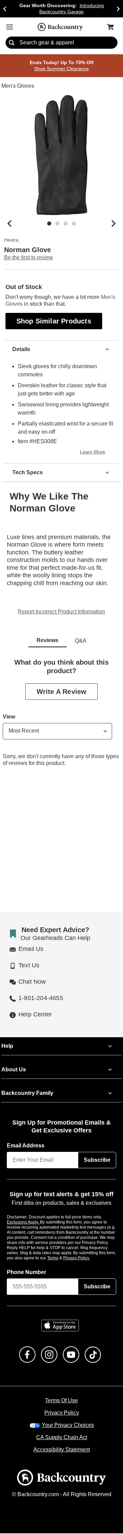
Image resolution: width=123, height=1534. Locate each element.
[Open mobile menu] (9, 27)
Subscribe (97, 1160)
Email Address (26, 1146)
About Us (13, 1070)
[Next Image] (113, 224)
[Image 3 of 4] (66, 224)
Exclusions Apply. (23, 1222)
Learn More (93, 452)
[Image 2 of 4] (57, 224)
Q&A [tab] (80, 641)
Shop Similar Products (54, 321)
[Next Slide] (118, 8)
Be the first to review (28, 258)
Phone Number (26, 1272)
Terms (62, 1258)
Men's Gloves (17, 86)
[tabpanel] (61, 718)
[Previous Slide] (5, 8)
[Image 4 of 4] (74, 224)
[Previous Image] (9, 224)
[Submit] (11, 43)
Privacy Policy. (86, 1258)
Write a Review (61, 691)
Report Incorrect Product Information (61, 612)
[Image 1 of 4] (49, 224)
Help (7, 1047)
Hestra (11, 240)
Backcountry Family (27, 1094)
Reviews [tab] (47, 641)
